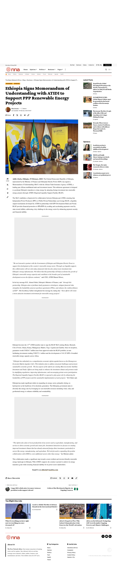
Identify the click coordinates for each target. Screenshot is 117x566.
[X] (99, 65)
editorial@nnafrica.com (49, 470)
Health (61, 74)
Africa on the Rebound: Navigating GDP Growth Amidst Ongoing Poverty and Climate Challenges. (98, 523)
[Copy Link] (28, 115)
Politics (14, 74)
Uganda (56, 74)
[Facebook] (97, 65)
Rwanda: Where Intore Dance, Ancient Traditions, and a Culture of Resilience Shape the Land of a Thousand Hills (101, 127)
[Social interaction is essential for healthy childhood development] (87, 147)
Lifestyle (27, 74)
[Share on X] (17, 115)
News (9, 74)
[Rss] (101, 65)
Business (21, 74)
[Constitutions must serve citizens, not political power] (87, 175)
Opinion (39, 74)
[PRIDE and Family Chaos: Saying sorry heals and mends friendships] (87, 157)
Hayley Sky (9, 527)
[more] (65, 69)
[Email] (72, 478)
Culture (33, 74)
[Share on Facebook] (13, 115)
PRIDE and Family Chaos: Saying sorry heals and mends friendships (101, 157)
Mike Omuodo (15, 108)
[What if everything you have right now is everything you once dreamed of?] (18, 511)
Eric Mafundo (91, 527)
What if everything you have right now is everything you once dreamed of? (17, 523)
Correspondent (37, 509)
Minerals (50, 74)
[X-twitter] (103, 536)
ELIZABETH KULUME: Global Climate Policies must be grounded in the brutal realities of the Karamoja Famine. (102, 101)
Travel (44, 74)
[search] (106, 69)
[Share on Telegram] (24, 115)
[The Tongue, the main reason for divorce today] (87, 167)
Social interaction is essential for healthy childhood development (100, 147)
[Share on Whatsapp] (21, 115)
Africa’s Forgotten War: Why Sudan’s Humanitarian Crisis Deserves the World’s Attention (70, 523)
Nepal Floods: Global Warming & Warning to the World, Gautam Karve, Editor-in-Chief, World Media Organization (102, 87)
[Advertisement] (51, 32)
